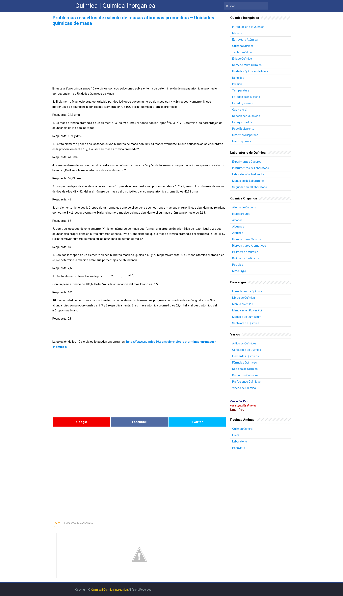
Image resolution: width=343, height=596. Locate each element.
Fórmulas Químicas (244, 362)
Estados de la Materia (246, 96)
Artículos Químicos (244, 343)
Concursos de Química (246, 349)
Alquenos (238, 226)
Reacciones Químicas (246, 116)
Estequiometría (242, 122)
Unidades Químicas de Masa (250, 71)
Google (81, 422)
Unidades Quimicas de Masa (78, 523)
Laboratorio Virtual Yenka (248, 174)
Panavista (238, 447)
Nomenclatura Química (247, 65)
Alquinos (237, 232)
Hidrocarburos (241, 213)
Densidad (238, 77)
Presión (237, 84)
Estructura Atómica (245, 39)
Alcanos (237, 220)
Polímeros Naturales (245, 252)
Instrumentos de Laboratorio (250, 168)
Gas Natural (239, 109)
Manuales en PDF (243, 304)
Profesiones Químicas (246, 381)
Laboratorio (239, 441)
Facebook (139, 422)
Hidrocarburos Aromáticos (249, 245)
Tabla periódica (242, 52)
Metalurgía (239, 271)
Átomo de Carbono (244, 207)
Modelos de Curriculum (246, 316)
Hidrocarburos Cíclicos (246, 239)
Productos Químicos (245, 375)
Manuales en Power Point (248, 310)
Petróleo (237, 264)
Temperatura (240, 90)
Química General (242, 428)
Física (236, 435)
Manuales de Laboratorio (248, 180)
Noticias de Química (245, 368)
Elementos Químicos (245, 356)
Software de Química (245, 323)
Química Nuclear (242, 46)
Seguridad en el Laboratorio (249, 187)
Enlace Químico (242, 58)
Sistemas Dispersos (245, 135)
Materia (237, 33)
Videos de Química (244, 388)
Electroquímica (241, 141)
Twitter (197, 422)
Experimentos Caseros (246, 161)
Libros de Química (243, 297)
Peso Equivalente (243, 128)
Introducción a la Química (248, 26)
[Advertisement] (139, 55)
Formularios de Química (247, 291)
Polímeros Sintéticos (245, 258)
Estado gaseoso (242, 103)
